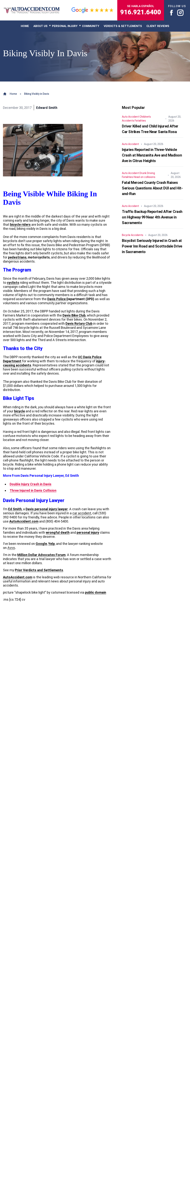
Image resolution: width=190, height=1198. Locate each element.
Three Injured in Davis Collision (33, 490)
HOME (25, 26)
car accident (81, 513)
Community (90, 26)
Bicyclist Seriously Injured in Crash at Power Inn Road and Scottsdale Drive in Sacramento (152, 246)
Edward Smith (46, 108)
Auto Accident (130, 116)
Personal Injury (65, 26)
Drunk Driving (147, 173)
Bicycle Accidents (132, 235)
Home (13, 93)
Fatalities (140, 120)
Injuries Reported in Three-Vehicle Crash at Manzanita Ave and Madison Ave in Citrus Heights (152, 155)
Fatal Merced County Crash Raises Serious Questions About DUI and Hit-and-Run (152, 188)
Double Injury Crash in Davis (30, 484)
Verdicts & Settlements (123, 26)
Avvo (11, 548)
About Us (40, 26)
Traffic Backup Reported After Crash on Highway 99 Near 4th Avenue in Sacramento (152, 217)
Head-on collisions (144, 176)
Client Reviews (157, 26)
